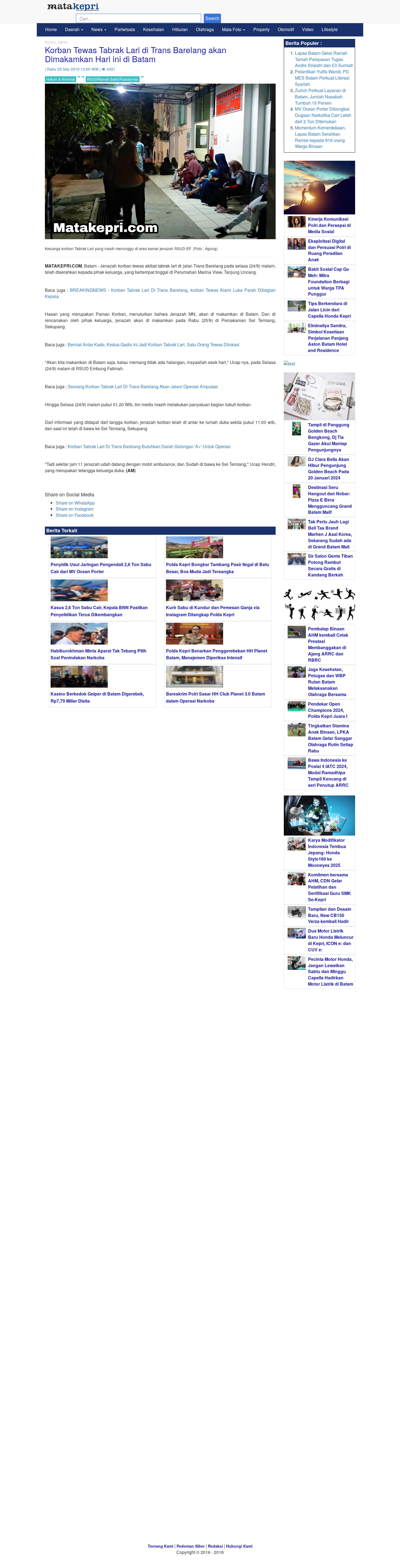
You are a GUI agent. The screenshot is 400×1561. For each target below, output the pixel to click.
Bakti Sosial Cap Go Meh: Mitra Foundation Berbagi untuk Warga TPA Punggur (328, 281)
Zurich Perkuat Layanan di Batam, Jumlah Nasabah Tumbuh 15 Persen (320, 96)
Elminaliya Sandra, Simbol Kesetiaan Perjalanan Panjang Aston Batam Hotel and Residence (328, 337)
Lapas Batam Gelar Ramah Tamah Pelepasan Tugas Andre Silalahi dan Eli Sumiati (324, 59)
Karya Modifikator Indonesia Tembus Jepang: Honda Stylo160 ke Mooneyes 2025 (327, 852)
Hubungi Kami (239, 1546)
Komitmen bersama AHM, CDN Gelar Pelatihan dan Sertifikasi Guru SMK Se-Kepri (329, 887)
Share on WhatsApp (75, 503)
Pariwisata (125, 29)
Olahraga (205, 29)
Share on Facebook (75, 515)
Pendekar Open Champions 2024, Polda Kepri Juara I (327, 710)
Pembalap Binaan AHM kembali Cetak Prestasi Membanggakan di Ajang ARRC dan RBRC (328, 644)
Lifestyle (330, 29)
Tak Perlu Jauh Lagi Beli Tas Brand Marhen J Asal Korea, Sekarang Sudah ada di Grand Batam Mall (330, 533)
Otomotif (286, 29)
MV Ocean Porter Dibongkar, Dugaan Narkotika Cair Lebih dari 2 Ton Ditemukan (323, 115)
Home (51, 29)
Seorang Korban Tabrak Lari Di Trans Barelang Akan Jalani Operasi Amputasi (143, 386)
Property (261, 29)
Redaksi (215, 1546)
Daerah (73, 29)
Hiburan (180, 29)
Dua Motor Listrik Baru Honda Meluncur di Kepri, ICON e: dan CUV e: (330, 940)
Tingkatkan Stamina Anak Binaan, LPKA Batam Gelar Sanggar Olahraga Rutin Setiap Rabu (330, 738)
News (97, 29)
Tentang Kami (160, 1546)
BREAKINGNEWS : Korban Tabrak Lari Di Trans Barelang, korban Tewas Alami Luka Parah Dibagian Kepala (160, 293)
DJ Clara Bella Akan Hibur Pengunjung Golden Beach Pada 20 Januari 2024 (328, 468)
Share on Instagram (75, 509)
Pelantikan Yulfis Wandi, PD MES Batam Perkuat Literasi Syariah (322, 77)
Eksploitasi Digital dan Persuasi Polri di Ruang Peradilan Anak (329, 250)
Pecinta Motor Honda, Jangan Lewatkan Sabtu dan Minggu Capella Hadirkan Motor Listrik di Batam (330, 971)
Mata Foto (232, 29)
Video (307, 29)
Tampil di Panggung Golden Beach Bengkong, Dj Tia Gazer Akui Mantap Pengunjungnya (328, 436)
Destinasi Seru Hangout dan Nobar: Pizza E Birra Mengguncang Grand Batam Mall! (330, 499)
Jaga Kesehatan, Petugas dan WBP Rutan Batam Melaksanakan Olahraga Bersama (327, 681)
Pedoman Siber (191, 1546)
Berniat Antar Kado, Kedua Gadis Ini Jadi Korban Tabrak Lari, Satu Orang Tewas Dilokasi (153, 344)
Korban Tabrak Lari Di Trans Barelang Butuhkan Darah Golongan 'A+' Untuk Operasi (149, 446)
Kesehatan (153, 29)
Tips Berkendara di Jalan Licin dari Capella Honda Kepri (329, 309)
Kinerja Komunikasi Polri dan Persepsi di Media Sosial (329, 225)
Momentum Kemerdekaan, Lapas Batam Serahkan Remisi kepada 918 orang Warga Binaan (320, 137)
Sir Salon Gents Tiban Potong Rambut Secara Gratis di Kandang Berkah (330, 565)
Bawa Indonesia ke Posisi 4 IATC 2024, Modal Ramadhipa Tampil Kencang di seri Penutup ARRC (328, 772)
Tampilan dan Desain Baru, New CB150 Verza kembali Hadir (329, 915)
